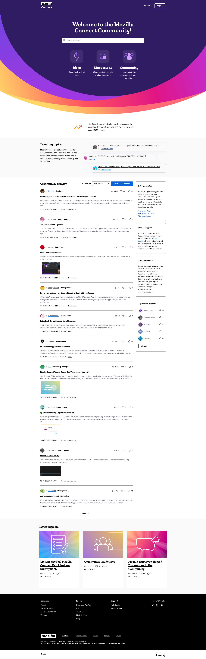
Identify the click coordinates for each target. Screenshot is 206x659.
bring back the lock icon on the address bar (58, 321)
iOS (77, 608)
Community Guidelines (146, 213)
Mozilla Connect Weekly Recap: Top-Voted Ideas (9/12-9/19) (64, 372)
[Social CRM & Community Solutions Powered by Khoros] (160, 654)
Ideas (77, 68)
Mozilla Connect (47, 5)
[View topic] (59, 544)
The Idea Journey (144, 216)
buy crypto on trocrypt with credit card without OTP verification (67, 293)
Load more (86, 513)
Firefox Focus (81, 615)
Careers (44, 615)
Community (129, 68)
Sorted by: (86, 184)
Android (79, 612)
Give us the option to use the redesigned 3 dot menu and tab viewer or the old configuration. (135, 145)
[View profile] (42, 191)
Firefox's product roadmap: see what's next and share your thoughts (68, 196)
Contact (118, 636)
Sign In (159, 6)
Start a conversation (122, 184)
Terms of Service (81, 636)
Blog (78, 618)
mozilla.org (65, 636)
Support (147, 6)
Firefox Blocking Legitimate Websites (58, 412)
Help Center (115, 605)
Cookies (107, 636)
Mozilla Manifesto (48, 608)
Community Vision (144, 211)
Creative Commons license (116, 644)
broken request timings (50, 455)
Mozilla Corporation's (50, 641)
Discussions (103, 68)
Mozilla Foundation (48, 612)
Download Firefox (83, 605)
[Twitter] (153, 605)
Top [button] (44, 654)
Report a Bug (116, 608)
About (43, 605)
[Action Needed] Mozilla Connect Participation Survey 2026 (56, 565)
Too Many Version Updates (51, 224)
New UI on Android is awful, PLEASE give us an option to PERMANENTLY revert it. (131, 166)
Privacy (95, 636)
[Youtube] (162, 605)
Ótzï (93, 159)
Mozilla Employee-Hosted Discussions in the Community (145, 565)
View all (144, 346)
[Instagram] (157, 605)
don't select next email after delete (54, 496)
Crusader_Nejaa (107, 148)
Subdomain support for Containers (55, 346)
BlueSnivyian (106, 169)
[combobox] (103, 40)
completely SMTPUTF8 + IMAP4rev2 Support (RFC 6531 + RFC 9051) (117, 156)
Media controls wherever (50, 252)
